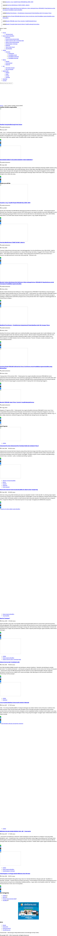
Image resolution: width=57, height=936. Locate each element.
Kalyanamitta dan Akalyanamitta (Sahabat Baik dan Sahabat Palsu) (19, 446)
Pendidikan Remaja (13, 58)
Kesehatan (11, 53)
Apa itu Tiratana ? (5, 618)
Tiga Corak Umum (10, 47)
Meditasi (8, 45)
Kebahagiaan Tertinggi (11, 44)
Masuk (4, 925)
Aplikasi (7, 72)
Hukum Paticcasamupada (12, 42)
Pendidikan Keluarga (13, 56)
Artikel (4, 13)
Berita (4, 2)
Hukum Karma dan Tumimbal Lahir (10, 662)
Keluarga (8, 52)
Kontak (4, 80)
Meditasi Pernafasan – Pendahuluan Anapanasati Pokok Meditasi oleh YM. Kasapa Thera (28, 13)
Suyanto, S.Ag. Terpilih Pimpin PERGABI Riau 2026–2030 (19, 2)
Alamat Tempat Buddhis (9, 480)
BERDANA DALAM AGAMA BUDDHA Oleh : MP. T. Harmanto (15, 831)
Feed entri (5, 926)
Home (4, 32)
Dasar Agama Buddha (8, 36)
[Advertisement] (28, 94)
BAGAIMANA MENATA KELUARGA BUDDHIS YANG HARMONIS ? (16, 159)
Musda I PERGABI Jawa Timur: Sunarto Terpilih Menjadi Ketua (21, 21)
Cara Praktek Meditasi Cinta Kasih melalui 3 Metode (14, 702)
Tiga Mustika (9, 48)
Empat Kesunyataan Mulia (12, 39)
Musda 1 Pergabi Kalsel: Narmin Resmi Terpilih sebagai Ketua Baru (22, 24)
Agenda (5, 5)
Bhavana (8, 37)
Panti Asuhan (6, 487)
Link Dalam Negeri (10, 68)
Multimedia (5, 71)
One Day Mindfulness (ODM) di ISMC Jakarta (18, 5)
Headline (5, 900)
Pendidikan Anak (12, 55)
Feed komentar (7, 928)
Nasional (8, 64)
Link (4, 66)
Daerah (7, 61)
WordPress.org (6, 930)
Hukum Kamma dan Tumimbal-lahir (15, 40)
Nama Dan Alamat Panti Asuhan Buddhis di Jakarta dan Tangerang (19, 489)
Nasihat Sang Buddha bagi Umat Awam (11, 124)
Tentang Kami (9, 34)
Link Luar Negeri (9, 69)
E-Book (7, 75)
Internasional (9, 63)
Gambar (8, 77)
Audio (7, 74)
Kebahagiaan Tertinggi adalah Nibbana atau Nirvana (15, 873)
